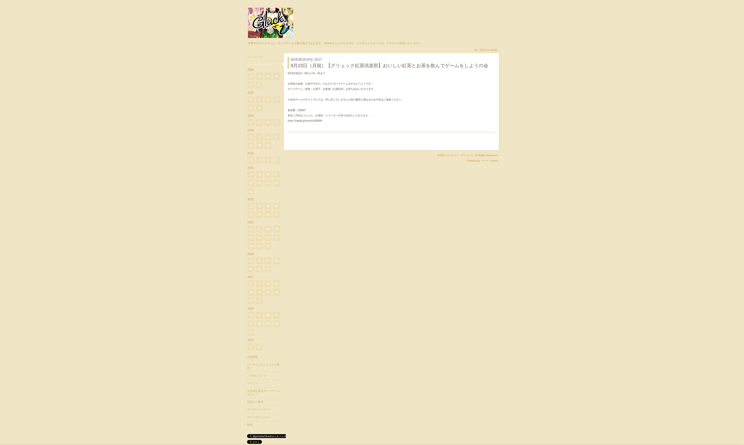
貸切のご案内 (255, 401)
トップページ (255, 56)
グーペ (484, 160)
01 (259, 85)
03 (251, 85)
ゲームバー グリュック (459, 155)
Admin (494, 160)
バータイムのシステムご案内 (263, 366)
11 (259, 99)
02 (268, 122)
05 (259, 145)
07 (259, 76)
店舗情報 (252, 356)
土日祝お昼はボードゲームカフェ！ (263, 392)
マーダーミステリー (259, 409)
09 (268, 174)
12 (251, 99)
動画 (249, 424)
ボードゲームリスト (259, 417)
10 (268, 99)
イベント (252, 383)
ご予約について (256, 375)
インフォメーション (259, 64)
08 (251, 76)
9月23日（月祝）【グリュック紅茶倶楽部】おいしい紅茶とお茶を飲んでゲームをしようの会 (389, 65)
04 (276, 76)
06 (268, 76)
